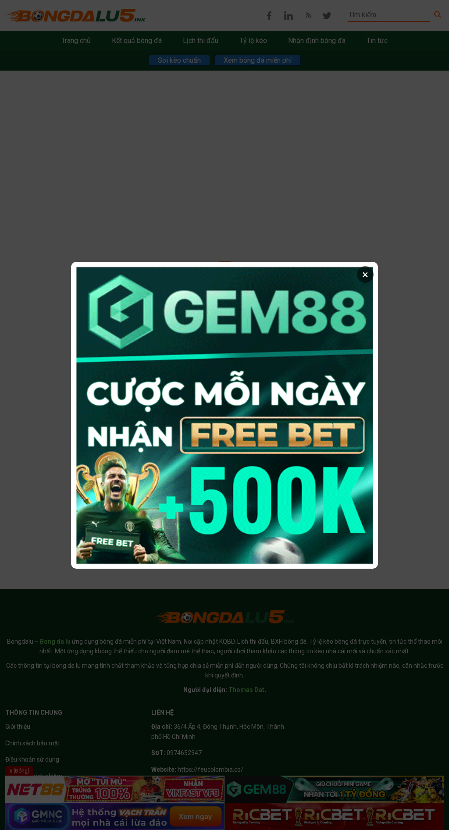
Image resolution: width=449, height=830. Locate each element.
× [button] (365, 274)
